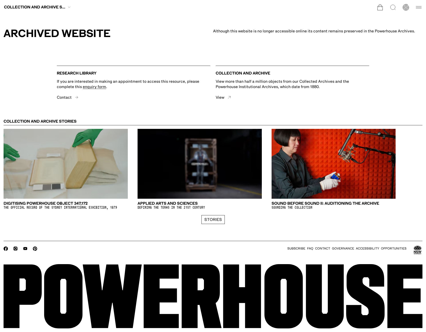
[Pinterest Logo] (35, 248)
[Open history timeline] (405, 7)
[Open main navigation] (418, 7)
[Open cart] (380, 7)
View (220, 97)
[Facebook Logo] (6, 248)
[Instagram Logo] (15, 248)
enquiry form (94, 87)
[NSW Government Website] (418, 250)
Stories (213, 220)
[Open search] (392, 7)
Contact (64, 97)
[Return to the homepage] (213, 296)
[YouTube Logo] (25, 248)
